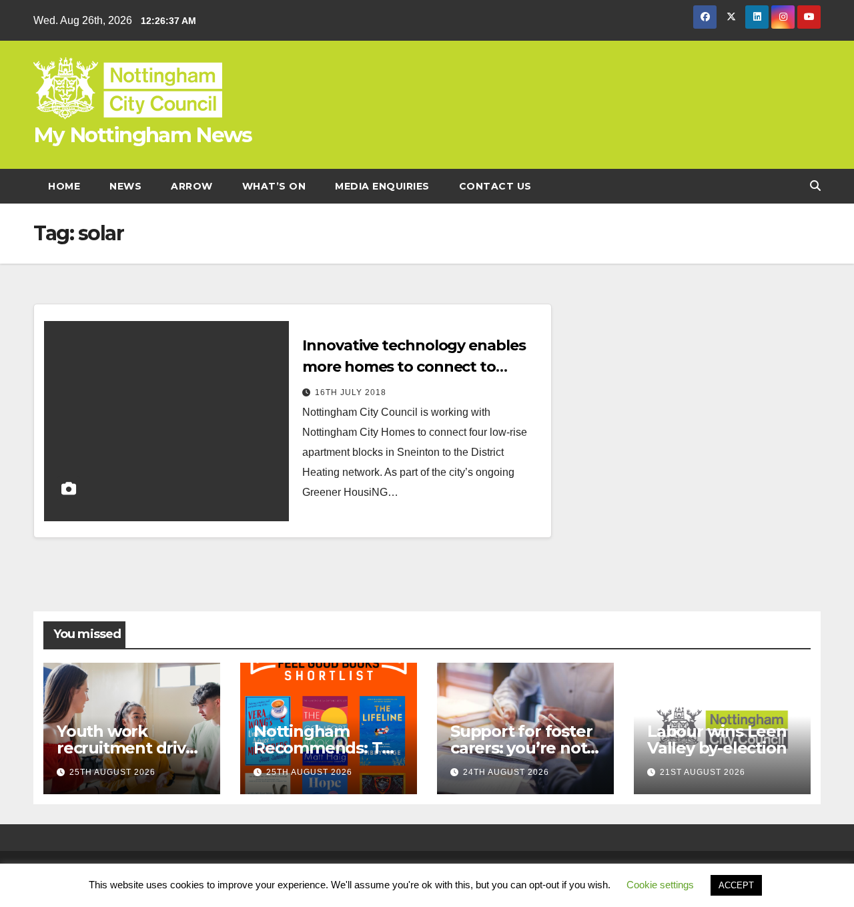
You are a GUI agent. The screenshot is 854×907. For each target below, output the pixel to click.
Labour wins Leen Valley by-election (717, 739)
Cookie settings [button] (660, 884)
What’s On (274, 186)
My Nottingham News (142, 134)
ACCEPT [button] (736, 885)
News (125, 186)
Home (64, 186)
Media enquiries (382, 186)
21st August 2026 (702, 772)
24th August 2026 (506, 772)
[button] (815, 186)
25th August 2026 (112, 772)
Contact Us (495, 186)
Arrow (192, 186)
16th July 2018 (350, 392)
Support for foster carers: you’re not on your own (521, 747)
